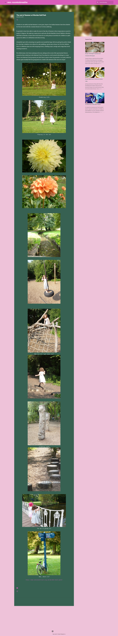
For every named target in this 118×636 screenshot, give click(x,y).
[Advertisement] (44, 617)
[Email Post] (17, 588)
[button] (17, 20)
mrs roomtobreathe (17, 2)
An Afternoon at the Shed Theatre (93, 104)
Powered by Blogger (59, 631)
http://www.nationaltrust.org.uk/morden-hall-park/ (44, 580)
